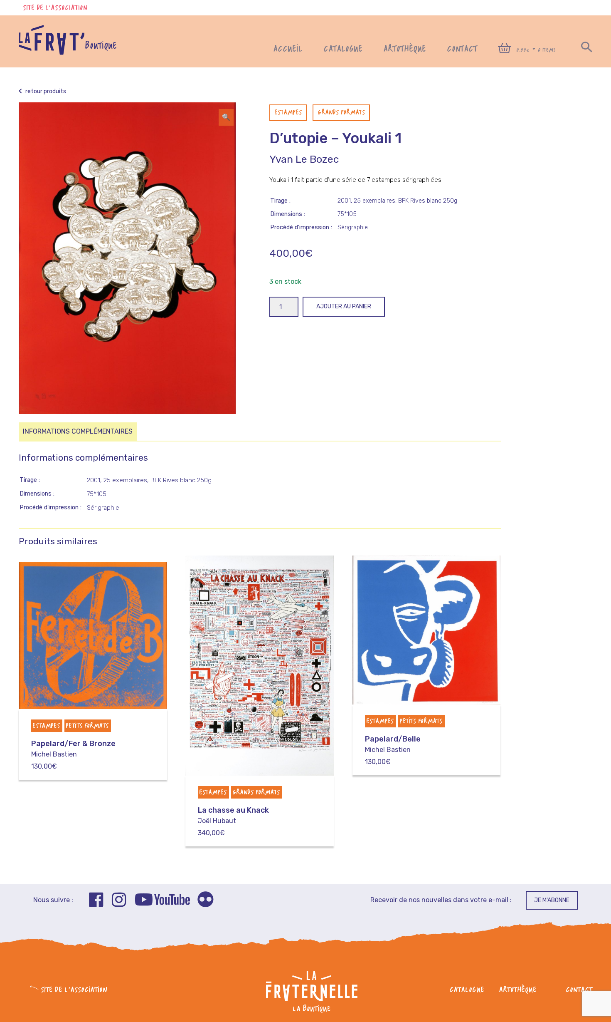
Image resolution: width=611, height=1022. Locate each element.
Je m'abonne (551, 900)
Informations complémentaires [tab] (78, 431)
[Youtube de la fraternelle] (162, 900)
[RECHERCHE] (586, 49)
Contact (462, 49)
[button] (226, 117)
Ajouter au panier (343, 306)
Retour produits (45, 91)
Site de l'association (55, 8)
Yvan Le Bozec (304, 159)
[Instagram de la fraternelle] (119, 901)
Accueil (288, 49)
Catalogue (342, 49)
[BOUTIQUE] (51, 53)
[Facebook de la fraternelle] (96, 901)
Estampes (288, 113)
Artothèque (404, 49)
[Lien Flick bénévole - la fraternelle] (205, 900)
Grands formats (341, 113)
